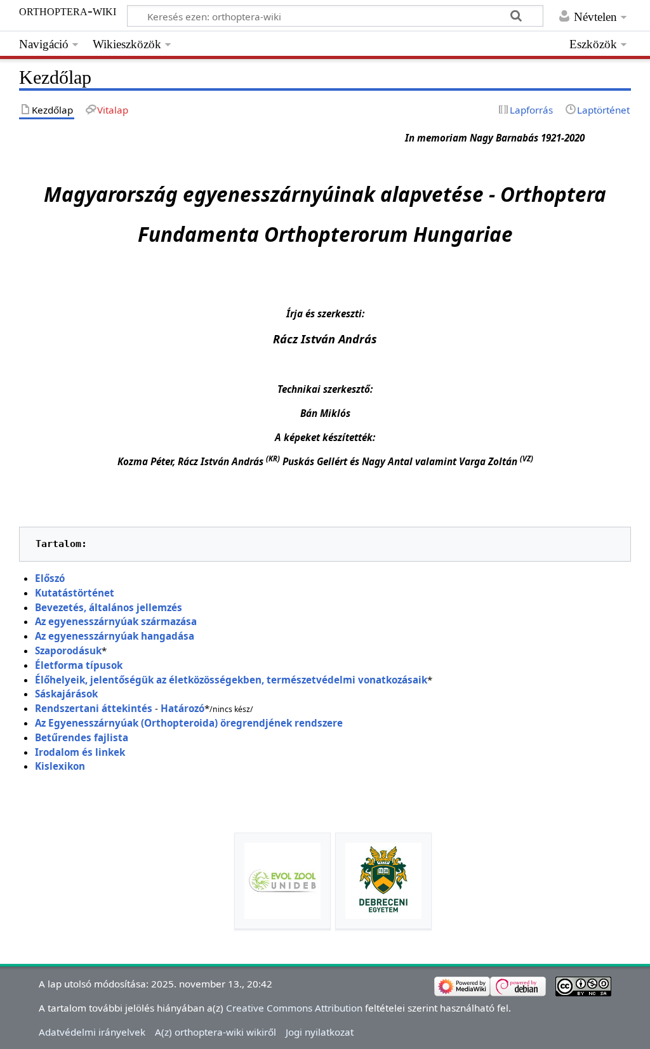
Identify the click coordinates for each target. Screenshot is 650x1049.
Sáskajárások (66, 693)
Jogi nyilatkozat (320, 1032)
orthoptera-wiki (67, 10)
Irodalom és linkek (80, 752)
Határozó (182, 708)
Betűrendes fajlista (81, 737)
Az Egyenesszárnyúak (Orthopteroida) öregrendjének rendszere (189, 722)
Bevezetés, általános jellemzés (108, 607)
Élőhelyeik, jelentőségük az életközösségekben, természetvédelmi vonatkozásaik (231, 679)
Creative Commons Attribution (294, 1007)
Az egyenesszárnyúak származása (116, 621)
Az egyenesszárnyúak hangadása (114, 636)
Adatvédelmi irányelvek (92, 1032)
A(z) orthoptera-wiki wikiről (215, 1032)
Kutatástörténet (74, 592)
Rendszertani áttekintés (93, 708)
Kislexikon (60, 766)
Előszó (50, 578)
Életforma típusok (79, 665)
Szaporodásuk (68, 650)
